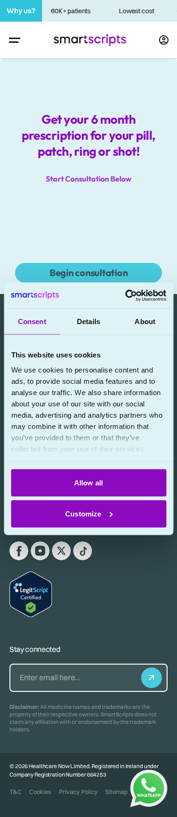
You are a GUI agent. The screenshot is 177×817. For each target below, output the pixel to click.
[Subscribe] (151, 677)
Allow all (88, 483)
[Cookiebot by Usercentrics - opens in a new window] (126, 295)
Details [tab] (88, 321)
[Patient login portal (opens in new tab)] (163, 40)
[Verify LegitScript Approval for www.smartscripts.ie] (30, 594)
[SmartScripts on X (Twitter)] (61, 550)
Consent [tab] (32, 321)
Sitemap (116, 791)
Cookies (40, 791)
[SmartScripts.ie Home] (90, 40)
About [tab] (145, 321)
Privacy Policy (78, 791)
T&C (15, 791)
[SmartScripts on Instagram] (40, 550)
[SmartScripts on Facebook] (18, 550)
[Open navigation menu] (15, 40)
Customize (83, 513)
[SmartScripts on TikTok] (82, 550)
